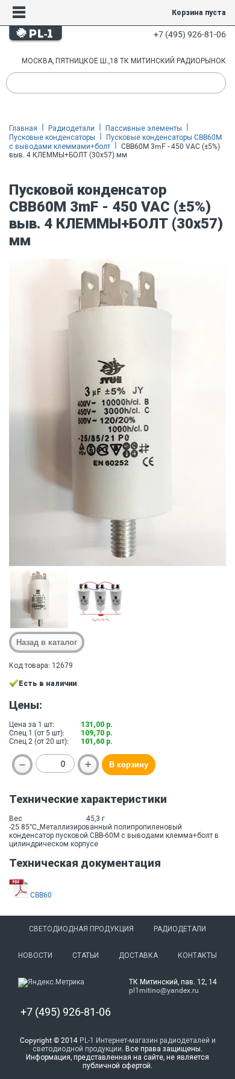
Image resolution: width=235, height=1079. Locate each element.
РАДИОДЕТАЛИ (180, 929)
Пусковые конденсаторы (52, 137)
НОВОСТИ (35, 955)
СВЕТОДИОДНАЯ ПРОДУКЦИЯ (81, 929)
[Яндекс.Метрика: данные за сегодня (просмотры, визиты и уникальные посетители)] (51, 982)
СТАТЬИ (85, 955)
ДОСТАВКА (138, 955)
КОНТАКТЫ (197, 955)
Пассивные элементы (143, 128)
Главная (23, 128)
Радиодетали (71, 128)
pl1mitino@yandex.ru (164, 990)
